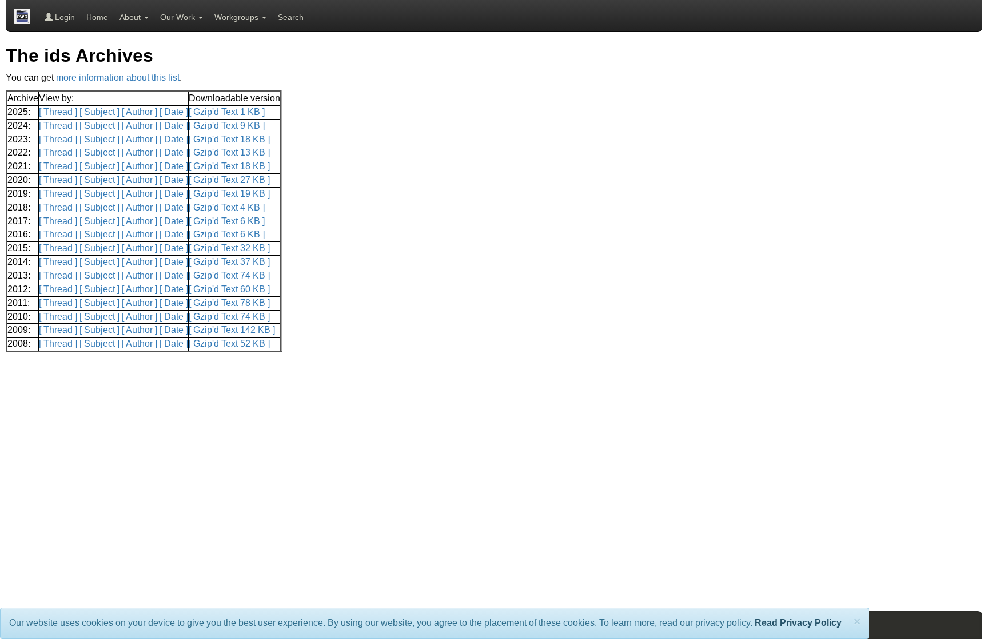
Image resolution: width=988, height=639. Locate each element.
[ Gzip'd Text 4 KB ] (227, 207)
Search (291, 17)
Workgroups (237, 17)
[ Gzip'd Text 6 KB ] (227, 221)
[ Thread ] (58, 112)
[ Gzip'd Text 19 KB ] (229, 194)
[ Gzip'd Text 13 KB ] (229, 152)
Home (97, 17)
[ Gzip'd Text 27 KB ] (229, 180)
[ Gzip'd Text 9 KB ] (227, 125)
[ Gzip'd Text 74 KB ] (229, 275)
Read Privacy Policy (798, 623)
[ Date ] (174, 112)
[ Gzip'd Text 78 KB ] (229, 303)
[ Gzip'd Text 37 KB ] (229, 262)
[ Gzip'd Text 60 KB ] (229, 289)
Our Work (178, 17)
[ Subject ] (99, 112)
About (131, 17)
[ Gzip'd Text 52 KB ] (229, 343)
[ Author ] (139, 112)
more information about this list (118, 77)
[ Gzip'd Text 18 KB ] (229, 139)
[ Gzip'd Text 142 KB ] (232, 330)
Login (64, 17)
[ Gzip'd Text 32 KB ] (229, 248)
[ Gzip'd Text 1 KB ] (227, 112)
